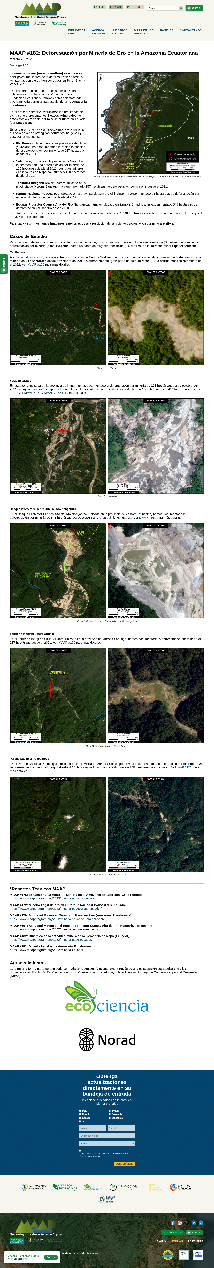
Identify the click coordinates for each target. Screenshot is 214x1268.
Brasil (85, 1114)
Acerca (98, 32)
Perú (84, 1110)
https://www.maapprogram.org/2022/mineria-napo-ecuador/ (51, 939)
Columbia (117, 1114)
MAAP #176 (36, 264)
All (83, 1121)
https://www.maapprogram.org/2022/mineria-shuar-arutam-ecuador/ (57, 919)
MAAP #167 (147, 517)
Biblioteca (77, 32)
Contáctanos (191, 30)
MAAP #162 (52, 392)
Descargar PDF (19, 65)
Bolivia (115, 1110)
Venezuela (117, 1118)
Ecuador (86, 1118)
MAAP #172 (184, 767)
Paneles (166, 30)
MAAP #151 (32, 392)
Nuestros (119, 32)
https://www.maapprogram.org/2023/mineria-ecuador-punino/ (52, 898)
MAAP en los (144, 32)
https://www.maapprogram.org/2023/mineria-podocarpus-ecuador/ (56, 908)
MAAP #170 (67, 642)
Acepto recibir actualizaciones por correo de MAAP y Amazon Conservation (104, 1154)
